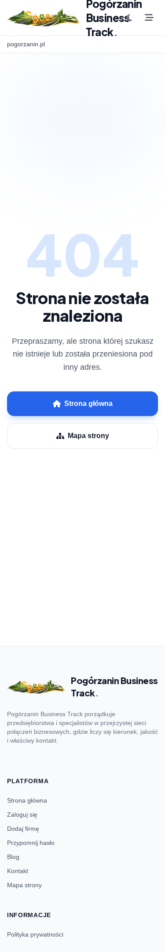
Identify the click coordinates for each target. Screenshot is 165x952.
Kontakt (17, 870)
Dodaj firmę (23, 828)
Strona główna (88, 403)
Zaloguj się (22, 814)
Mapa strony (88, 435)
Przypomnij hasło (31, 842)
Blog (13, 856)
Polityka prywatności (35, 934)
